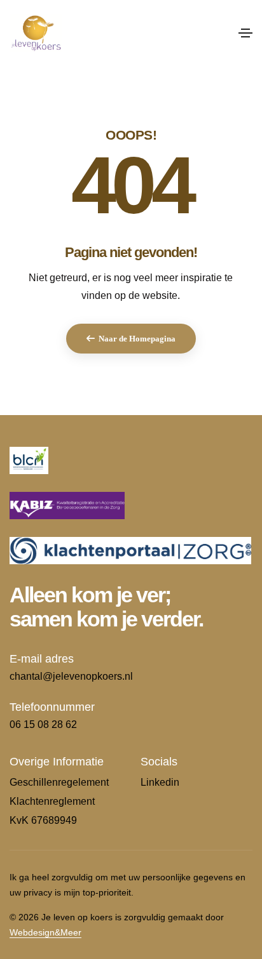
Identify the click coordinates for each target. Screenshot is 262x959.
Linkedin (160, 782)
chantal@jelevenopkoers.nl (71, 676)
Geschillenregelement (59, 782)
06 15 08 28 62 (43, 724)
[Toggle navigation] (245, 33)
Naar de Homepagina (137, 338)
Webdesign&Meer (45, 932)
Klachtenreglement (52, 801)
